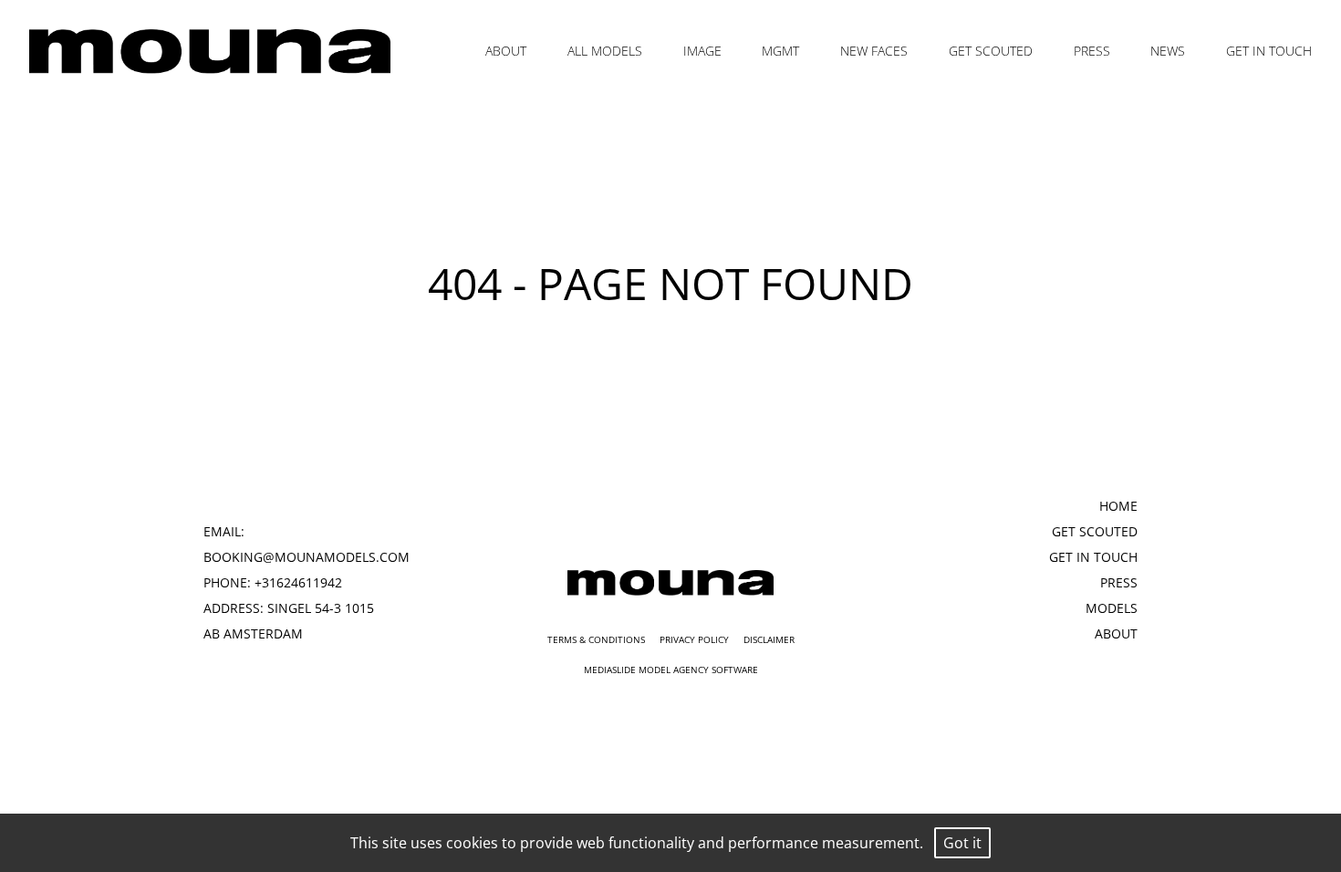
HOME (1118, 505)
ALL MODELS (604, 50)
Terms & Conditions (596, 639)
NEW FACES (874, 50)
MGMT (780, 50)
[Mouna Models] (670, 583)
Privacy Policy (694, 639)
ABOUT (505, 50)
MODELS (1112, 608)
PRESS (1092, 50)
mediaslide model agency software (671, 669)
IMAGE (702, 50)
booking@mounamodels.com (306, 557)
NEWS (1167, 50)
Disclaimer (769, 639)
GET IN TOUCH (1269, 50)
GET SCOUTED (991, 50)
